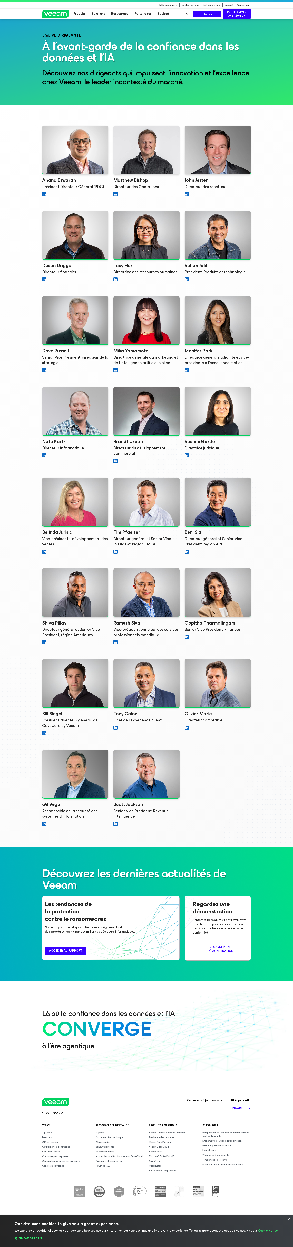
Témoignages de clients (214, 1160)
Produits (79, 13)
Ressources (119, 13)
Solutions (98, 13)
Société (163, 13)
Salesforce (155, 1161)
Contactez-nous (190, 5)
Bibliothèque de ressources (216, 1145)
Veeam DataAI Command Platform (167, 1133)
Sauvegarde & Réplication (162, 1171)
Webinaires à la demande (215, 1155)
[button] (146, 1238)
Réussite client (103, 1142)
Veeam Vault (155, 1152)
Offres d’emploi (50, 1142)
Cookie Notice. (268, 1230)
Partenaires (143, 13)
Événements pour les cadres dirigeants (223, 1141)
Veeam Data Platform (160, 1142)
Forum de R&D (103, 1166)
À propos (47, 1133)
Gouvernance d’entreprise (56, 1147)
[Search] (187, 14)
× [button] (289, 1219)
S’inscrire (237, 1107)
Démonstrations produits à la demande (222, 1164)
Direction (47, 1137)
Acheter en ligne (212, 5)
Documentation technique (109, 1137)
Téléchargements (168, 5)
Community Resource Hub (109, 1161)
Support (229, 5)
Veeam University (105, 1152)
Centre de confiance (53, 1166)
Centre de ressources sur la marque (61, 1161)
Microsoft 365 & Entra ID (161, 1156)
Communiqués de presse (55, 1156)
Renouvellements (105, 1147)
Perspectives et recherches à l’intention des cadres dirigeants (225, 1134)
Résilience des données (161, 1137)
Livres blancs (209, 1150)
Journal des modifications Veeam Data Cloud (119, 1156)
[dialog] (146, 1231)
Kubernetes (155, 1166)
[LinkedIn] (44, 195)
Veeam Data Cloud (159, 1147)
